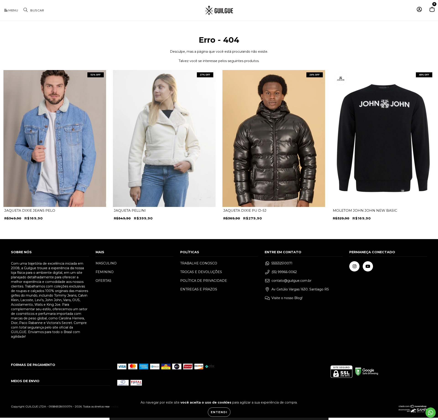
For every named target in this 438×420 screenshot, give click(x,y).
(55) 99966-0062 (284, 272)
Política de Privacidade (203, 281)
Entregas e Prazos (198, 289)
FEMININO (105, 272)
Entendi (219, 412)
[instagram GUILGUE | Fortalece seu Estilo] (354, 266)
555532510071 (281, 263)
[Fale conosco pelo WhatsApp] (430, 412)
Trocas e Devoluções (201, 272)
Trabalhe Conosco (198, 263)
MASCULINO (106, 263)
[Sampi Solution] (413, 411)
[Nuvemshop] (413, 407)
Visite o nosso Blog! (286, 298)
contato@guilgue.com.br (291, 281)
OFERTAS (103, 281)
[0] (432, 11)
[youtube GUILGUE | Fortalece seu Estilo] (368, 266)
